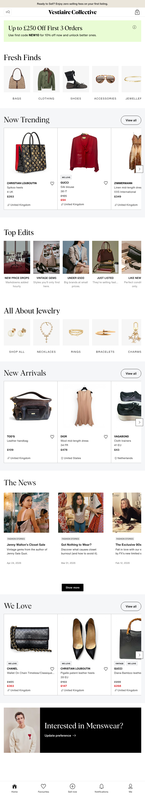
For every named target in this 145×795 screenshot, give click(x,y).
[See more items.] (139, 169)
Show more (72, 587)
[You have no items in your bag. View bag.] (137, 12)
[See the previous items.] (5, 169)
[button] (137, 12)
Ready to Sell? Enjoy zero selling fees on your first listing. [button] (72, 4)
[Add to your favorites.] (52, 183)
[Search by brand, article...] (8, 12)
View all (131, 120)
